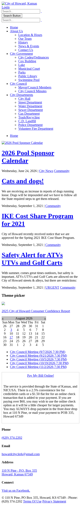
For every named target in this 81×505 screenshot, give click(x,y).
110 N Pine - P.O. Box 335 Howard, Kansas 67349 (19, 472)
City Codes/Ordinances (33, 57)
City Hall (24, 98)
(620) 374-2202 (12, 437)
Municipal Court (29, 68)
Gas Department (29, 113)
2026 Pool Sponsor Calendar (28, 156)
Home (14, 27)
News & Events (28, 46)
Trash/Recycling (29, 117)
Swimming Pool (28, 80)
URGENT (52, 287)
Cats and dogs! (23, 181)
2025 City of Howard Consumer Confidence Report (36, 311)
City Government (21, 53)
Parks (22, 72)
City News (46, 171)
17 (11, 337)
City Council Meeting (37, 352)
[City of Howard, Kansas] (19, 3)
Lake (21, 65)
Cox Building (27, 61)
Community (62, 171)
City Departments (21, 95)
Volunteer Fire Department (35, 128)
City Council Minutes (32, 91)
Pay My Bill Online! (40, 375)
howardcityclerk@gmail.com (21, 454)
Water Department (30, 106)
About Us (16, 31)
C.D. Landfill (27, 121)
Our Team (25, 38)
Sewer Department (30, 110)
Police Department (30, 125)
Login (6, 7)
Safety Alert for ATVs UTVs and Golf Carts (32, 258)
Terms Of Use (32, 501)
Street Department (30, 102)
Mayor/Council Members (34, 87)
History (23, 42)
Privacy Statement (54, 501)
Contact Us (25, 50)
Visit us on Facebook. (16, 490)
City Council (18, 83)
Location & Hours (30, 35)
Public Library (27, 76)
